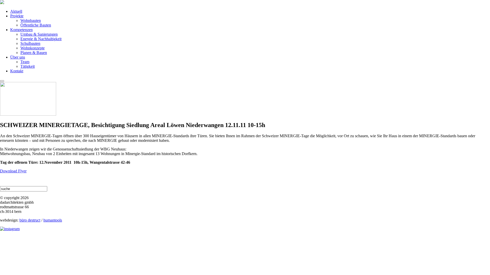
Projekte (16, 16)
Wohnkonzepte (32, 48)
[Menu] (2, 81)
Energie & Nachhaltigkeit (41, 39)
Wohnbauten (30, 20)
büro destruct (29, 220)
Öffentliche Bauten (35, 25)
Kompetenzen (21, 30)
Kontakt (16, 71)
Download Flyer (13, 171)
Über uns (17, 57)
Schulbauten (30, 43)
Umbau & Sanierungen (39, 34)
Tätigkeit (27, 66)
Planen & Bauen (33, 52)
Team (24, 62)
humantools (52, 220)
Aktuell (16, 11)
